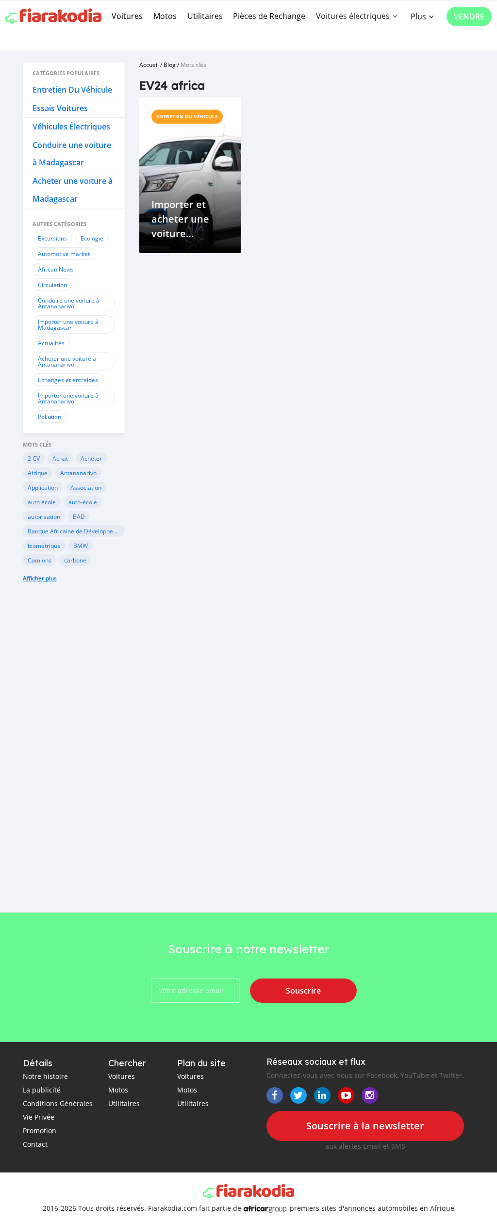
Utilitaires (205, 16)
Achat (60, 458)
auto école (42, 502)
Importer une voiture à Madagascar (68, 324)
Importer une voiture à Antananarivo (68, 398)
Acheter (91, 458)
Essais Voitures (60, 108)
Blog (170, 64)
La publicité (42, 1089)
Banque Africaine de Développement (76, 531)
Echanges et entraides (68, 380)
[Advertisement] (74, 756)
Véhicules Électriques (71, 126)
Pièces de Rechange (269, 16)
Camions (39, 560)
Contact (35, 1144)
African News (56, 269)
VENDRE (469, 16)
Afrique (38, 473)
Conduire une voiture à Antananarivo (68, 303)
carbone (75, 560)
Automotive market (64, 253)
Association (85, 487)
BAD (79, 516)
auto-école (82, 502)
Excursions (52, 238)
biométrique (44, 545)
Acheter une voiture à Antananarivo (67, 361)
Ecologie (92, 238)
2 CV (34, 458)
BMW (80, 545)
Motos (165, 16)
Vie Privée (38, 1117)
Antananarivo (78, 473)
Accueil (149, 64)
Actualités (51, 343)
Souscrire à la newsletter (365, 1125)
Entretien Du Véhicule (72, 89)
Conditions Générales (58, 1103)
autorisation (44, 516)
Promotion (39, 1130)
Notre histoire (45, 1076)
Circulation (52, 285)
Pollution (49, 416)
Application (43, 487)
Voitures (127, 16)
